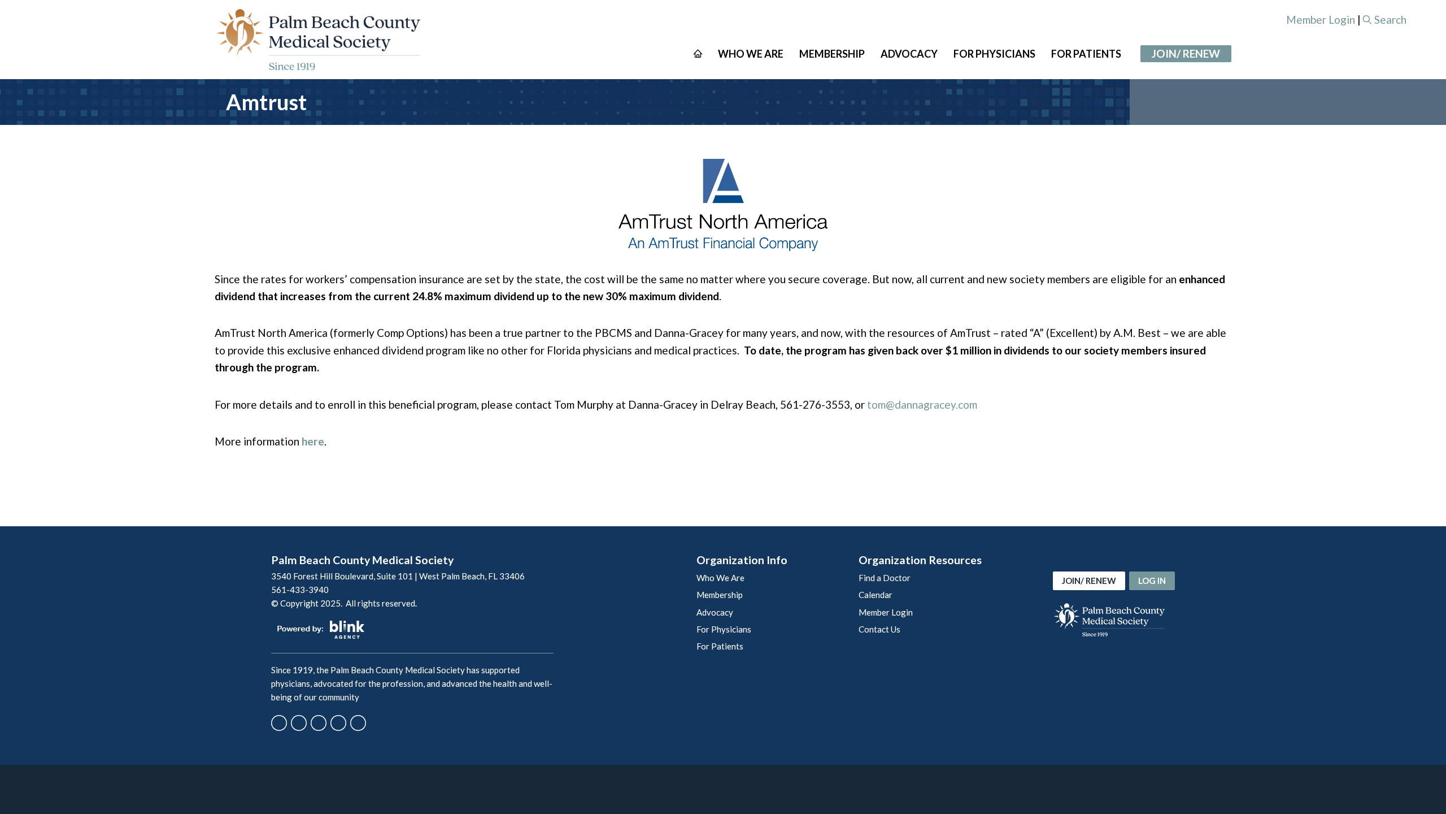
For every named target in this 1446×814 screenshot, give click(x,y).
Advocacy (714, 612)
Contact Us (879, 629)
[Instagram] (318, 723)
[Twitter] (299, 723)
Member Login (1320, 19)
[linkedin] (358, 723)
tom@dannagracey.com (922, 404)
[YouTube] (338, 723)
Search (1390, 19)
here (313, 441)
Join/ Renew (1186, 53)
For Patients (719, 646)
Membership (719, 595)
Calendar (875, 595)
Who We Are (720, 578)
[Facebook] (279, 723)
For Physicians (723, 629)
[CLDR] (319, 39)
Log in (1152, 580)
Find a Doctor (885, 578)
